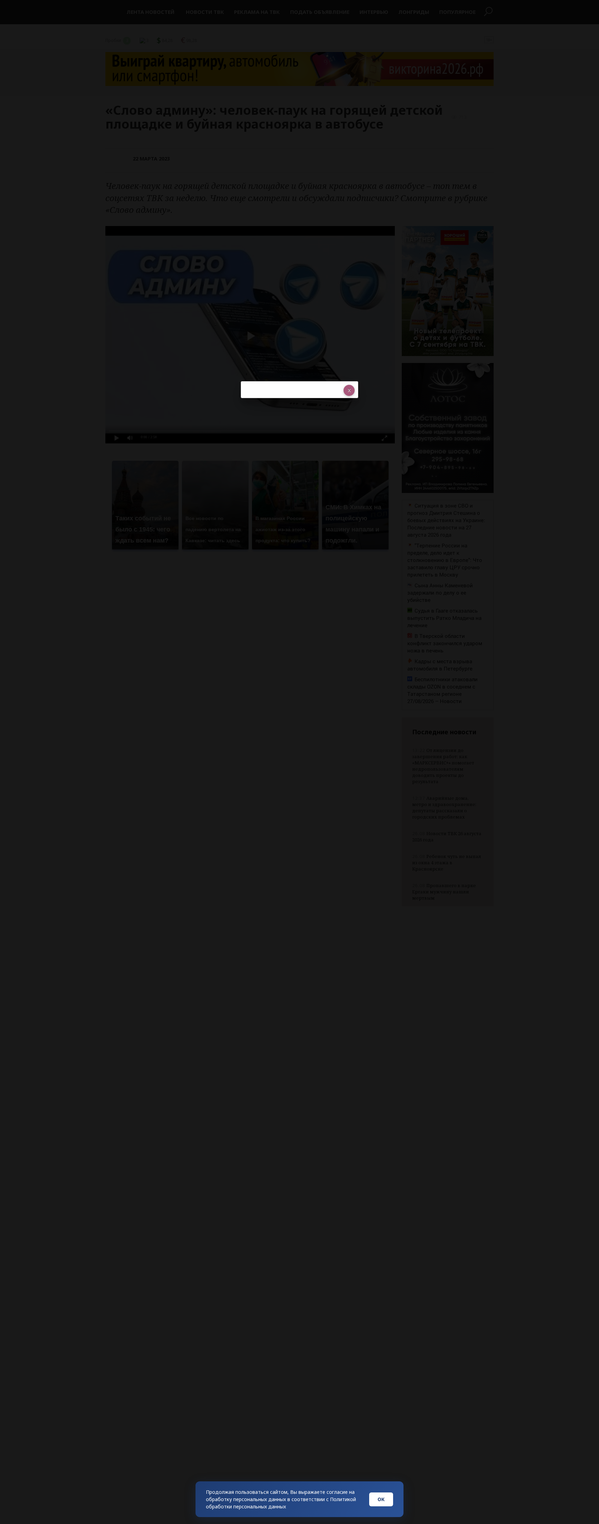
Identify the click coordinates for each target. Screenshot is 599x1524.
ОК (381, 1499)
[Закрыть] (349, 390)
